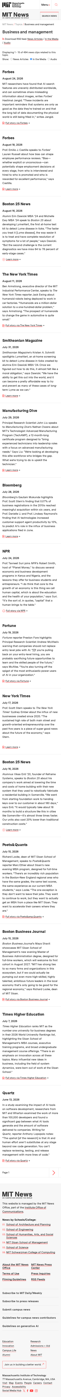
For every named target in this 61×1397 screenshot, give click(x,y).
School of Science (17, 1247)
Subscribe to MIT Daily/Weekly (22, 1293)
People (28, 1383)
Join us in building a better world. (23, 1364)
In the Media (51, 39)
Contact (47, 1383)
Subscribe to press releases (20, 1301)
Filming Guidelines (14, 1279)
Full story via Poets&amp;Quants (23, 916)
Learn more (11, 189)
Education (7, 1341)
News (33, 1350)
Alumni (6, 1354)
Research (35, 1341)
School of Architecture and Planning (28, 1224)
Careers (37, 1383)
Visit (4, 1383)
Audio (7, 42)
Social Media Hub (11, 1390)
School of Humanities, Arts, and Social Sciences (29, 1236)
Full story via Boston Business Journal (26, 999)
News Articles (35, 39)
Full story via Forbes (16, 123)
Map (11, 1383)
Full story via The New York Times (23, 325)
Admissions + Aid (40, 1345)
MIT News (7, 24)
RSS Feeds (38, 1279)
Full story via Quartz (16, 1160)
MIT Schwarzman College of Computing (30, 1252)
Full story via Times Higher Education (25, 1077)
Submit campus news (16, 1309)
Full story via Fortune (17, 681)
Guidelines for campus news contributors (29, 1317)
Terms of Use (10, 1273)
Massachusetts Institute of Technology (24, 1375)
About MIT (36, 1354)
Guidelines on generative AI (20, 1326)
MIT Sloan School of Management (27, 1242)
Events (19, 1383)
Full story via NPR (15, 610)
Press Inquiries (40, 1273)
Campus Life (9, 1350)
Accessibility (19, 1386)
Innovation (8, 1345)
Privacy (6, 1386)
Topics (18, 24)
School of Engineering (19, 1229)
